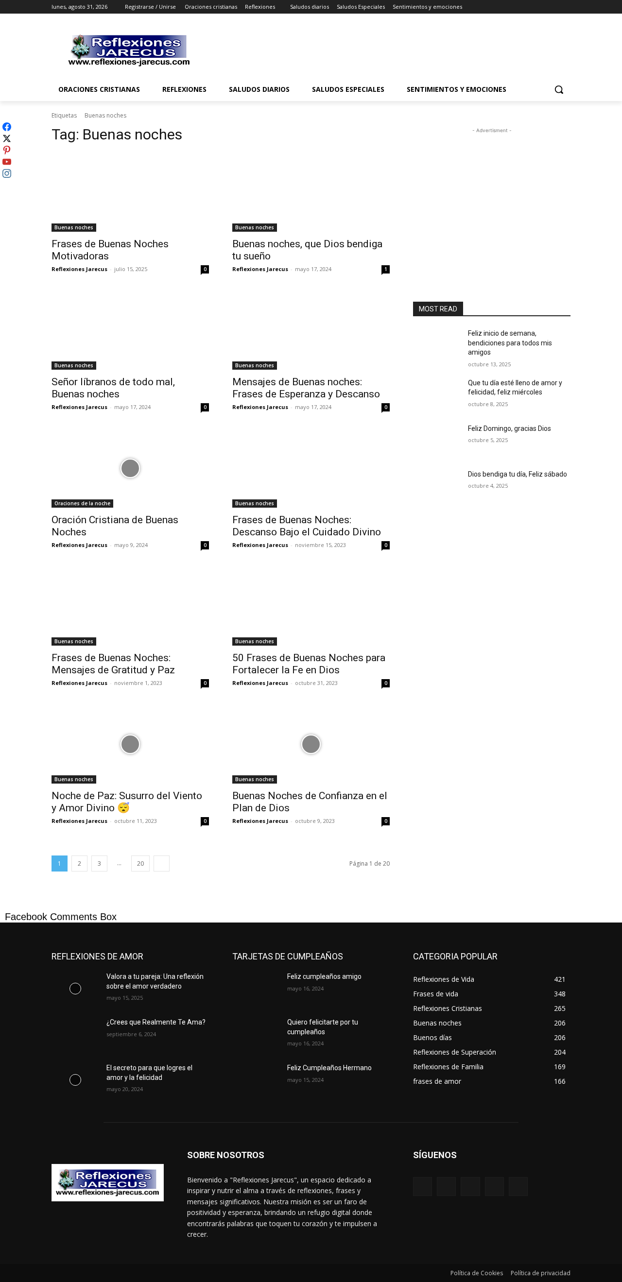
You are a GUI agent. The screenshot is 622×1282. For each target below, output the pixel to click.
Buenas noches (73, 227)
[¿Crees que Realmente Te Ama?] (75, 1034)
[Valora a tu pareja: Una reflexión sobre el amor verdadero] (75, 988)
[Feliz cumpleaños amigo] (255, 988)
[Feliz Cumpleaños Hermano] (255, 1079)
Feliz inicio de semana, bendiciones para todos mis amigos (510, 342)
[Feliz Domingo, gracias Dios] (436, 440)
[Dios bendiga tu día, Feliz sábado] (436, 486)
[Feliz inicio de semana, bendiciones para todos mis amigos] (436, 345)
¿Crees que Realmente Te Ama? (156, 1022)
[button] (558, 89)
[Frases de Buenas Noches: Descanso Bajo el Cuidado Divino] (311, 468)
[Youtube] (564, 7)
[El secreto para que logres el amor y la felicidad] (75, 1079)
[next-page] (162, 863)
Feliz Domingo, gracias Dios (509, 428)
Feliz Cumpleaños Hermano (329, 1068)
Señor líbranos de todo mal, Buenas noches (113, 388)
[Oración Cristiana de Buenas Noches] (130, 468)
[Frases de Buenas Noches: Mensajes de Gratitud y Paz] (130, 606)
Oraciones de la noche (82, 503)
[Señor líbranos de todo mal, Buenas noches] (130, 330)
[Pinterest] (470, 1186)
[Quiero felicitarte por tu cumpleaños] (255, 1034)
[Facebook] (511, 7)
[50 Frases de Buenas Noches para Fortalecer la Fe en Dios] (311, 606)
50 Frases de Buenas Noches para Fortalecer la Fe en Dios (308, 664)
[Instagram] (524, 7)
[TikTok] (494, 1186)
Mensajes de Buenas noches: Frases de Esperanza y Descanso (306, 388)
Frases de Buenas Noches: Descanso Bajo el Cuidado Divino (306, 526)
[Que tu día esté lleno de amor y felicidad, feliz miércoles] (436, 394)
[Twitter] (538, 7)
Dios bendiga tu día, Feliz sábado (517, 474)
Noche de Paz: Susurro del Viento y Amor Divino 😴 (127, 802)
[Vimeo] (551, 7)
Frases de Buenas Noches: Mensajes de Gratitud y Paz (113, 664)
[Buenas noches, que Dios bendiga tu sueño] (311, 192)
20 (140, 863)
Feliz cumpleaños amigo (324, 976)
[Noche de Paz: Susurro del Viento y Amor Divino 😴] (130, 744)
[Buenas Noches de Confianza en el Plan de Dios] (311, 744)
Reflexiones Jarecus (79, 269)
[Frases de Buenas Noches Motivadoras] (130, 192)
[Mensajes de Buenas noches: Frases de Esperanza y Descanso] (311, 330)
